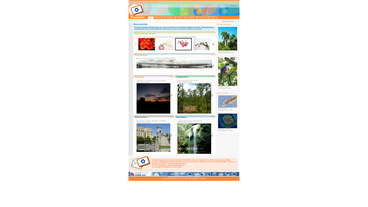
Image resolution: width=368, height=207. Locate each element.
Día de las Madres (162, 37)
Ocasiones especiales (188, 37)
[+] (212, 55)
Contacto (234, 5)
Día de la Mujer (174, 37)
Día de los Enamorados (146, 37)
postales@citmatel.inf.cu (176, 165)
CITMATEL (196, 177)
